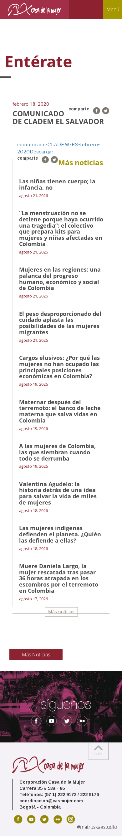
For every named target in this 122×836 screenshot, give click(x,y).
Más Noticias (36, 654)
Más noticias (61, 612)
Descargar (41, 152)
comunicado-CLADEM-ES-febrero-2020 (58, 148)
